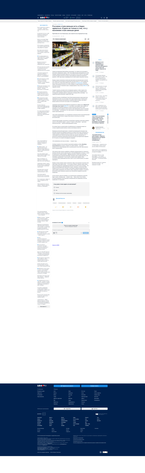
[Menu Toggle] (38, 17)
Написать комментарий (60, 39)
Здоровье (56, 403)
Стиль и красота (97, 393)
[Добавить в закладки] (85, 39)
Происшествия (84, 396)
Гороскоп (68, 15)
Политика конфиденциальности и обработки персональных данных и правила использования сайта (89, 442)
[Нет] (54, 190)
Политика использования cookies (78, 439)
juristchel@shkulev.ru (63, 444)
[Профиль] (107, 17)
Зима (69, 391)
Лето (69, 396)
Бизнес (55, 393)
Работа (82, 398)
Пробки (79, 15)
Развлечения (84, 400)
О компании (39, 394)
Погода (52, 15)
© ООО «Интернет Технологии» (55, 452)
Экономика (96, 398)
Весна (55, 394)
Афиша (63, 15)
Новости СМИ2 (55, 245)
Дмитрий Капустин (60, 198)
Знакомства (47, 15)
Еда (54, 400)
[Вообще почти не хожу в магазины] (54, 193)
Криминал (70, 393)
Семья (82, 403)
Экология (96, 396)
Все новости (43, 25)
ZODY (82, 15)
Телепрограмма (58, 15)
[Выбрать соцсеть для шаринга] (88, 39)
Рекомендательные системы (77, 441)
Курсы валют (74, 15)
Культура (70, 394)
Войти (56, 233)
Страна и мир (97, 394)
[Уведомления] (104, 17)
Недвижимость (40, 15)
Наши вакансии (40, 396)
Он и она (83, 391)
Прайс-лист (39, 393)
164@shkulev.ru (49, 443)
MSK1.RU (85, 85)
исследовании (79, 82)
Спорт (95, 391)
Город (55, 396)
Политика (83, 394)
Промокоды (89, 15)
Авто (55, 391)
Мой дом (70, 398)
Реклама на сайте (40, 391)
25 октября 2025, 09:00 (56, 36)
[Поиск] (101, 17)
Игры (85, 15)
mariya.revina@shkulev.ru (41, 449)
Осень (82, 393)
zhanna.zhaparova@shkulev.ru (42, 448)
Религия (83, 402)
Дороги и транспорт (58, 398)
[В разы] (54, 187)
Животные (56, 402)
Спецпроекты (97, 400)
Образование (71, 403)
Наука (69, 400)
